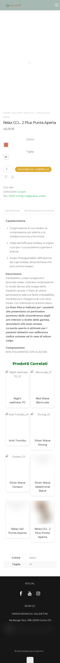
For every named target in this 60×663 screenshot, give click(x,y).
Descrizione (12, 211)
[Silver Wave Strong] (42, 424)
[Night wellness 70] (17, 382)
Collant (17, 113)
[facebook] (21, 593)
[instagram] (38, 593)
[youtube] (29, 593)
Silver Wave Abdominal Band (42, 486)
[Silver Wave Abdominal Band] (42, 466)
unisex (42, 196)
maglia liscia (31, 196)
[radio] (6, 145)
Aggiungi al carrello (33, 169)
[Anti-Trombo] (17, 424)
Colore (30, 139)
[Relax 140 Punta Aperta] (17, 512)
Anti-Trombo (17, 440)
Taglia (30, 151)
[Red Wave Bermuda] (42, 382)
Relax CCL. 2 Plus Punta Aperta (43, 533)
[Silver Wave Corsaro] (17, 466)
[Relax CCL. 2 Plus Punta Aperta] (42, 512)
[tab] (12, 211)
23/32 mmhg (16, 196)
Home (6, 113)
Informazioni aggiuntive (39, 211)
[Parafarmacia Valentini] (13, 5)
